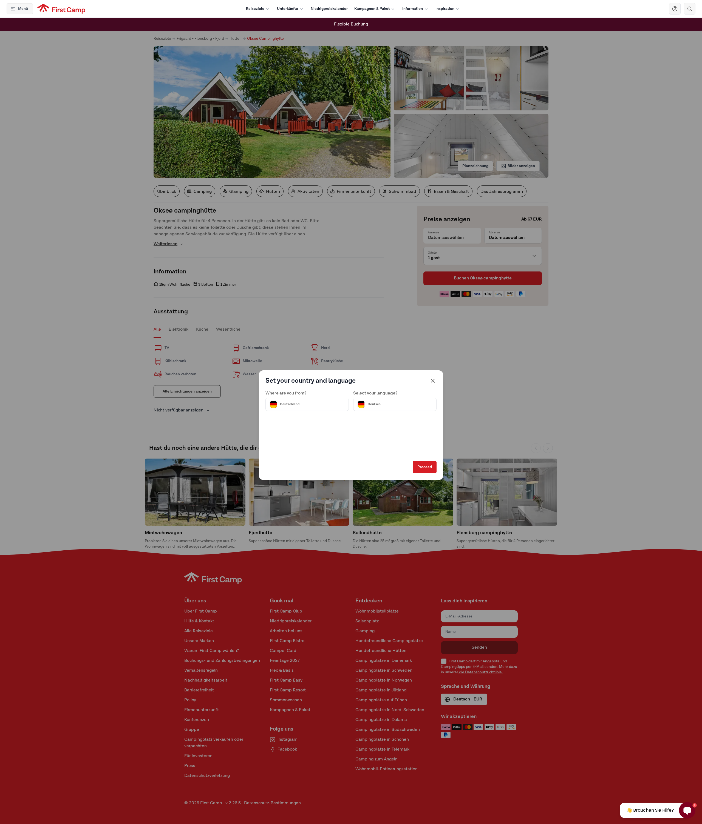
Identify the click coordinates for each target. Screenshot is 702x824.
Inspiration (444, 9)
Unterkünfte (287, 9)
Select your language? (375, 393)
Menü (23, 9)
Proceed (424, 467)
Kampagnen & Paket (372, 9)
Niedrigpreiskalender (329, 9)
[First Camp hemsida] (61, 9)
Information (412, 9)
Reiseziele (255, 9)
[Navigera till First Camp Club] (675, 9)
